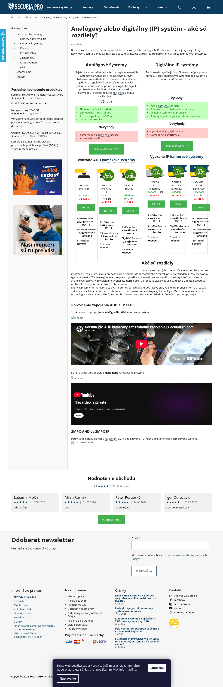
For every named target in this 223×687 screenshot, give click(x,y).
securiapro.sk (182, 604)
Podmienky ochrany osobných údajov (85, 614)
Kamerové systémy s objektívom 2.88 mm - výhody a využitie (135, 620)
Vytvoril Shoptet (202, 676)
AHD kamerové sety (106, 149)
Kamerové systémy (31, 43)
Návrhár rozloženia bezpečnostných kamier (28, 635)
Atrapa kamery (28, 62)
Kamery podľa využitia (33, 38)
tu (134, 669)
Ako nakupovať (76, 596)
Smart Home (24, 72)
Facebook (179, 600)
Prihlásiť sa (144, 570)
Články (18, 621)
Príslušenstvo (28, 53)
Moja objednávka (78, 624)
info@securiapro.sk (185, 595)
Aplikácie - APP (22, 609)
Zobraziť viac (111, 520)
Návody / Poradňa (25, 597)
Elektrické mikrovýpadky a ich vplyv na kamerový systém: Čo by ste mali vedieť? (137, 641)
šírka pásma (78, 291)
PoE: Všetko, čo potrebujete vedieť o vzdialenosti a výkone (137, 630)
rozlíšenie (118, 92)
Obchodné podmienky (81, 608)
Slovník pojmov (23, 613)
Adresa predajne (184, 612)
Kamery (24, 48)
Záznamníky (27, 57)
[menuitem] (61, 7)
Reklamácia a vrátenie (80, 620)
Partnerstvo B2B (77, 604)
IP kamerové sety (177, 146)
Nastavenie (68, 678)
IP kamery (99, 287)
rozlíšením (185, 79)
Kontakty (19, 601)
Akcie (23, 67)
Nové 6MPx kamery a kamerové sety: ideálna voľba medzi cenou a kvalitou (135, 598)
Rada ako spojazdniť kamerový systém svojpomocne (134, 609)
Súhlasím (157, 668)
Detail (86, 207)
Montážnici (20, 605)
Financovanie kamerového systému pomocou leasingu (34, 627)
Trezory (21, 76)
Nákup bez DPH (77, 600)
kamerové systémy (99, 50)
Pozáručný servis (77, 628)
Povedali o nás (22, 617)
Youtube (179, 608)
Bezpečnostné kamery (29, 34)
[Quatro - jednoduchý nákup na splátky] (37, 177)
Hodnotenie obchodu (111, 478)
